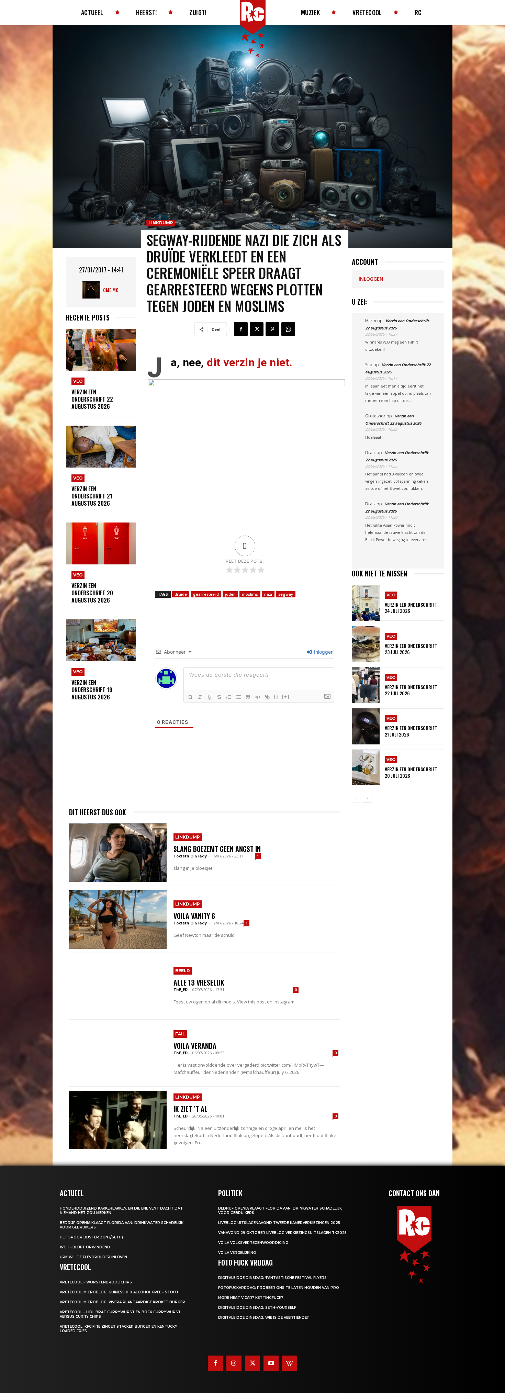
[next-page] (367, 798)
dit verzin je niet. (250, 362)
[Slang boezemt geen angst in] (118, 852)
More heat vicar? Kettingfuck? (250, 1297)
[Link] (267, 697)
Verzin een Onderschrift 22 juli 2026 (411, 690)
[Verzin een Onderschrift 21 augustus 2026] (101, 447)
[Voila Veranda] (118, 1053)
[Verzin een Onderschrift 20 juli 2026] (366, 768)
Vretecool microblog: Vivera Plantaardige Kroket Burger (122, 1302)
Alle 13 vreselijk (198, 982)
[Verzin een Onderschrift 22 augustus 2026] (101, 350)
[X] (256, 329)
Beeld (182, 970)
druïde (181, 594)
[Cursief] (200, 697)
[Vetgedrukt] (190, 697)
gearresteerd (206, 594)
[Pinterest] (272, 329)
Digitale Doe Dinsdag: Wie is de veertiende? (263, 1317)
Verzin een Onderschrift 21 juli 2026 (411, 731)
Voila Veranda (194, 1046)
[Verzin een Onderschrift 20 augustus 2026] (101, 544)
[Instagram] (234, 1363)
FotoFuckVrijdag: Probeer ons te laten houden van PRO (278, 1287)
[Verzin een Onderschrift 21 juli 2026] (366, 726)
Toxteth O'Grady (190, 855)
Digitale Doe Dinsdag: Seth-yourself (257, 1307)
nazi (268, 594)
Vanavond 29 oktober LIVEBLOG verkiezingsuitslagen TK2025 (282, 1233)
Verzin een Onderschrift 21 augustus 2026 (91, 496)
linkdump (160, 222)
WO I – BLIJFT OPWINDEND (85, 1247)
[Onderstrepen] (209, 697)
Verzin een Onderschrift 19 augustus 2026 (91, 689)
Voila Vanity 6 (194, 916)
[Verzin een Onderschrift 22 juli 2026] (366, 685)
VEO (78, 381)
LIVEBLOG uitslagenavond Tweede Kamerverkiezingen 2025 (279, 1223)
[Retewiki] (289, 1363)
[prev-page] (356, 798)
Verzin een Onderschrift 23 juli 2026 (411, 648)
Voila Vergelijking (237, 1252)
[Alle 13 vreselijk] (118, 986)
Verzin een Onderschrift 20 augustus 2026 (92, 593)
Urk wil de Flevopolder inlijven (93, 1257)
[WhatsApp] (288, 329)
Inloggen (323, 652)
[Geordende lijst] (229, 697)
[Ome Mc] (92, 290)
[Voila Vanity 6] (118, 919)
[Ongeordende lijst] (238, 697)
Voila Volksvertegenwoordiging (253, 1242)
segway (285, 594)
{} (276, 696)
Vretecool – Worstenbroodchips (96, 1282)
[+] (286, 696)
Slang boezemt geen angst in (217, 849)
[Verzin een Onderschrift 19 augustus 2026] (101, 640)
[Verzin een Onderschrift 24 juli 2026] (366, 603)
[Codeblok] (257, 697)
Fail (180, 1033)
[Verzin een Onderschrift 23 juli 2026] (366, 644)
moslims (250, 594)
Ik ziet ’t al (190, 1109)
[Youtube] (271, 1363)
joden (230, 594)
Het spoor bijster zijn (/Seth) (91, 1237)
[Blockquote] (248, 697)
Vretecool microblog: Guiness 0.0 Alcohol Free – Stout (119, 1292)
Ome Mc (111, 289)
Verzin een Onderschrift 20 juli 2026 (411, 772)
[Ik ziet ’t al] (118, 1120)
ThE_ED (180, 989)
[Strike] (219, 697)
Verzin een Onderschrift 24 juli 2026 (411, 607)
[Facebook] (241, 329)
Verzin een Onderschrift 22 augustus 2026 (92, 399)
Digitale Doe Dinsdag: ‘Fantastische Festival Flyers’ (272, 1278)
